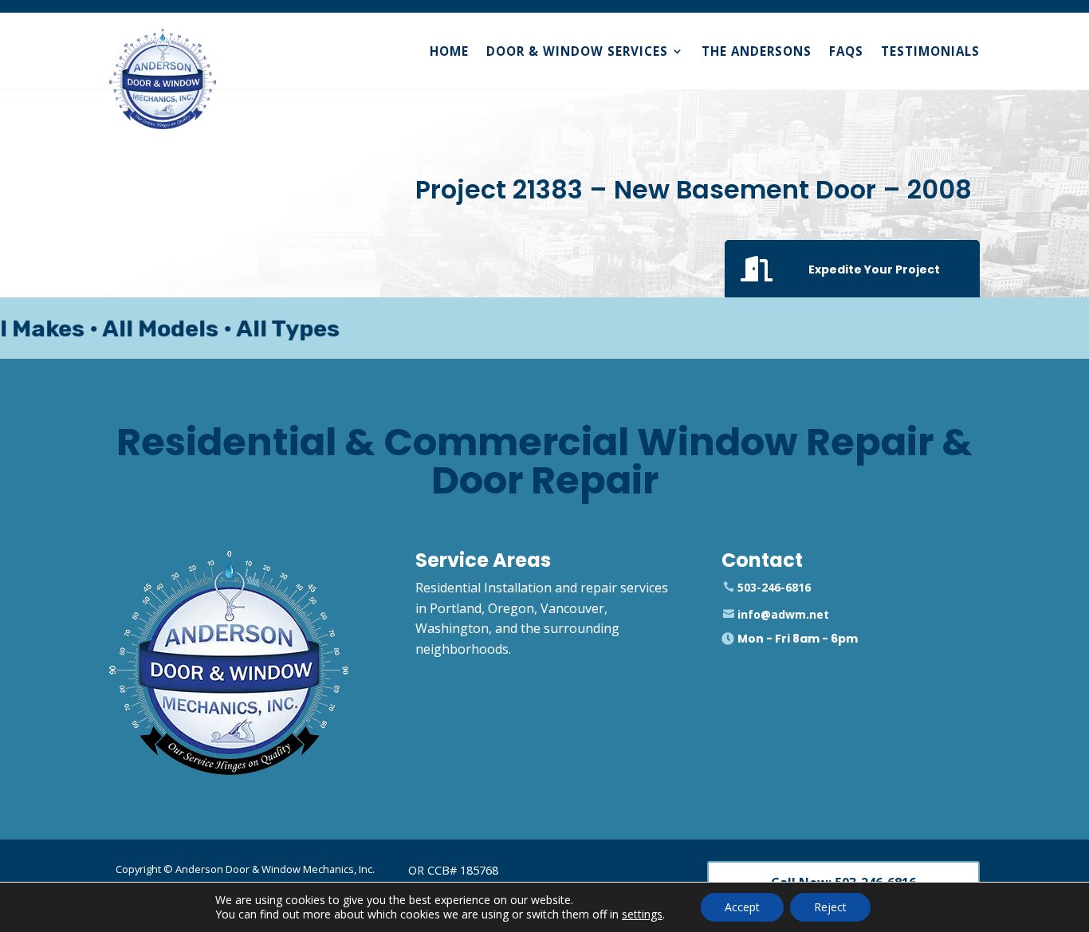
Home (449, 51)
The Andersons (757, 51)
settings (642, 914)
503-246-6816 (774, 587)
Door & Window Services (577, 51)
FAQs (846, 51)
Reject (830, 906)
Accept (742, 906)
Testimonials (930, 51)
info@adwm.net (783, 614)
